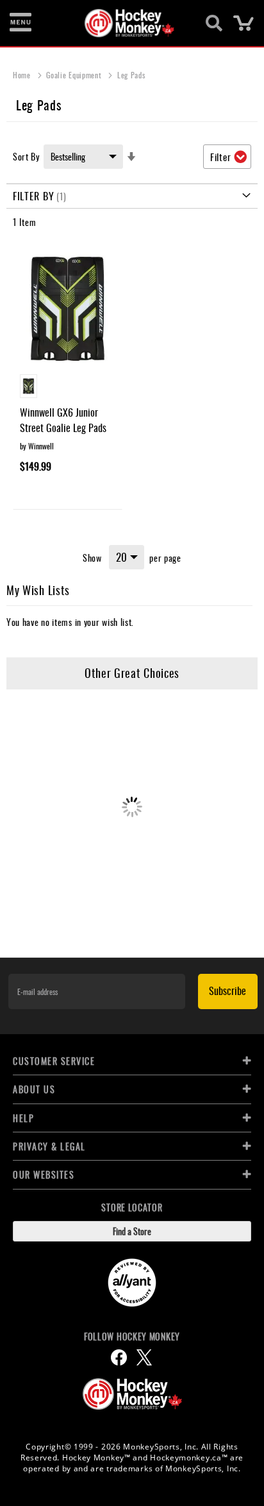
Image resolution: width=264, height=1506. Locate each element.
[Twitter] (144, 1357)
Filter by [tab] (33, 195)
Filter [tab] (220, 157)
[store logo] (124, 23)
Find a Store (132, 1231)
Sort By (26, 156)
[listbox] (67, 387)
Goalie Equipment (75, 74)
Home (23, 74)
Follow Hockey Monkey (132, 1336)
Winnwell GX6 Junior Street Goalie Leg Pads (63, 419)
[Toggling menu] (20, 23)
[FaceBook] (119, 1357)
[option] (28, 386)
